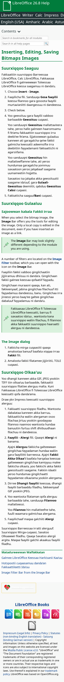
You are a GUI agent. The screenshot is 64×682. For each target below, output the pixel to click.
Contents (9, 31)
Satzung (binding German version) (28, 638)
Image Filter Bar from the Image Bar (26, 572)
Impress (51, 15)
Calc (38, 15)
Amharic (33, 21)
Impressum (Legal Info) (16, 633)
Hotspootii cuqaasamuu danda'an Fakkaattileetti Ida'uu (24, 565)
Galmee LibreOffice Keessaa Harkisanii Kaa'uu (32, 558)
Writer (27, 15)
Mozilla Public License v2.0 (23, 650)
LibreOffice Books (32, 604)
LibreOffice (11, 15)
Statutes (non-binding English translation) (31, 634)
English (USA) (12, 21)
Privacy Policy (40, 633)
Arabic (47, 21)
